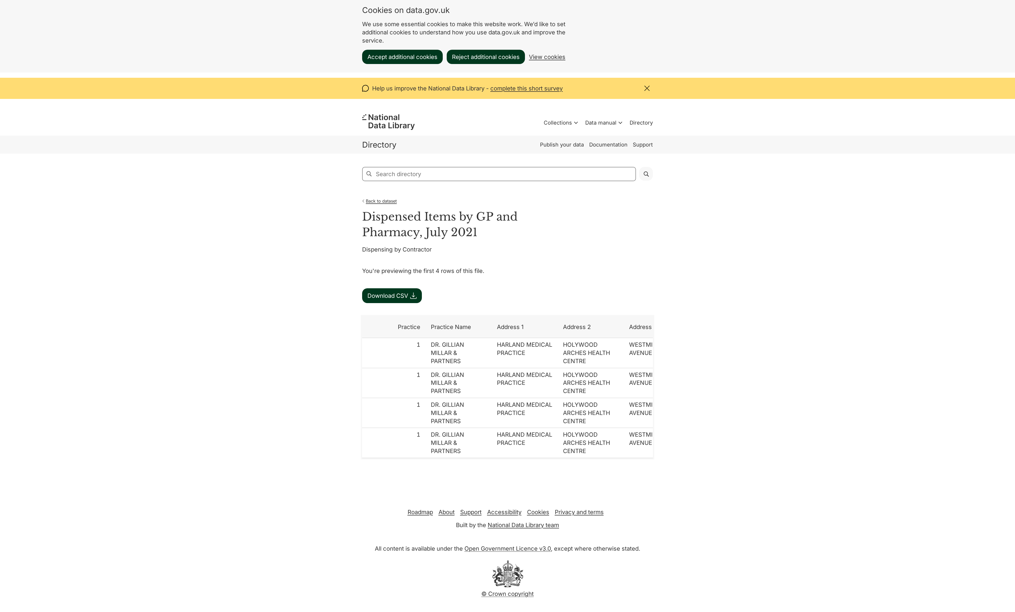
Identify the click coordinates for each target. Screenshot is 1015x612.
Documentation (608, 144)
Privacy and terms (579, 512)
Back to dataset (381, 201)
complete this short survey (526, 88)
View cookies (547, 56)
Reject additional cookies (486, 56)
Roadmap (420, 512)
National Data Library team (523, 525)
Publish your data (562, 144)
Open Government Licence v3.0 (507, 548)
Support (643, 144)
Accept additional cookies (402, 56)
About (447, 512)
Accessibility (504, 512)
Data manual (600, 123)
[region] (507, 387)
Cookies (538, 512)
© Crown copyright (507, 593)
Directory (641, 123)
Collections (558, 123)
